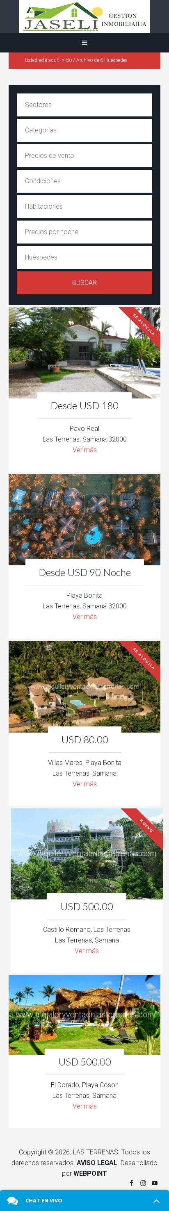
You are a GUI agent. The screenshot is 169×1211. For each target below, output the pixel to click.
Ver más (85, 450)
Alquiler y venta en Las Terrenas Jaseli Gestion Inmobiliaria (84, 16)
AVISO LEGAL (97, 1163)
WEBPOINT (90, 1173)
